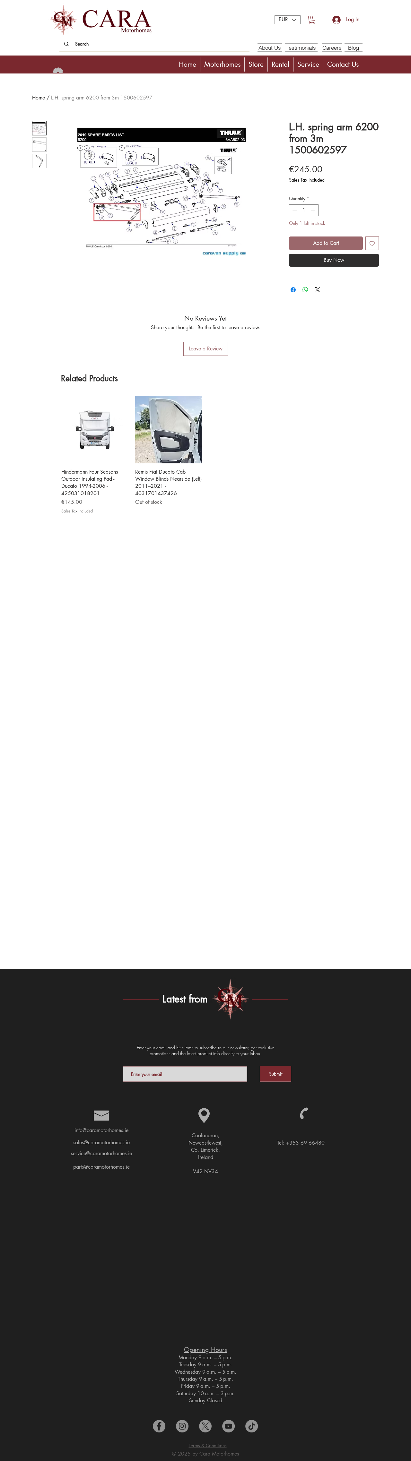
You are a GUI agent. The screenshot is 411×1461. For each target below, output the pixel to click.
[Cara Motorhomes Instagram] (182, 1426)
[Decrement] (294, 210)
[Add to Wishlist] (372, 243)
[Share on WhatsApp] (305, 290)
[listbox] (288, 19)
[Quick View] (95, 429)
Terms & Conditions (208, 1445)
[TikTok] (251, 1426)
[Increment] (314, 210)
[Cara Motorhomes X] (205, 1426)
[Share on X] (317, 290)
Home (38, 97)
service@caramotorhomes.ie (101, 1153)
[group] (205, 455)
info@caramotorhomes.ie (101, 1130)
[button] (288, 19)
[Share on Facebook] (293, 290)
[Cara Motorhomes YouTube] (228, 1426)
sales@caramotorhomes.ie (101, 1142)
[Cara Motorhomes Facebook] (159, 1426)
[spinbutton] (304, 210)
